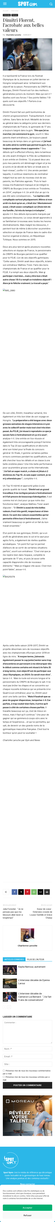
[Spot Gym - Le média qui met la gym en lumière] (27, 4)
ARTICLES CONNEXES (14, 959)
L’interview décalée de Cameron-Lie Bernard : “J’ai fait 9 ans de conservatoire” (34, 996)
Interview (14, 10)
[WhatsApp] (34, 892)
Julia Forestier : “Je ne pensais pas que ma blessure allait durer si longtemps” (13, 913)
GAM (5, 1000)
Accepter (27, 1207)
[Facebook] (14, 892)
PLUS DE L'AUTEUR (35, 959)
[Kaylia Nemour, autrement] (10, 970)
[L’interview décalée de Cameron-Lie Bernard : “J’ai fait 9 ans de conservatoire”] (10, 997)
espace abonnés (7, 986)
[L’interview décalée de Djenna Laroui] (10, 983)
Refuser (28, 1215)
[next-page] (9, 1007)
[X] (21, 892)
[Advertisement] (27, 381)
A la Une (7, 974)
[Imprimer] (47, 892)
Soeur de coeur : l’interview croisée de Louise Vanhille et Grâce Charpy (41, 913)
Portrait (14, 15)
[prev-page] (4, 1007)
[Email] (40, 892)
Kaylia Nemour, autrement (31, 966)
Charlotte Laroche (13, 35)
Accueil (5, 10)
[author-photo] (27, 942)
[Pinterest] (27, 892)
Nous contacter (27, 1184)
